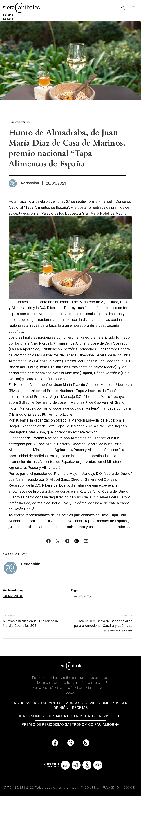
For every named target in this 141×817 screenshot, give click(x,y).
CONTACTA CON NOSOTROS (71, 716)
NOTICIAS (22, 703)
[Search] (122, 8)
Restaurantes (19, 122)
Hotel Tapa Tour (83, 596)
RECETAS (80, 708)
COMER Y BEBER (113, 703)
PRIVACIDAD (111, 787)
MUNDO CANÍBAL (80, 703)
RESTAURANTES (48, 703)
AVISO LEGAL (90, 787)
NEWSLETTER (111, 716)
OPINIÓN (60, 708)
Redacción (30, 564)
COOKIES (129, 787)
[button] (132, 8)
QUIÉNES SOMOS (29, 716)
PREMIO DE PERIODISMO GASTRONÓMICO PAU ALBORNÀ (70, 724)
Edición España (8, 16)
